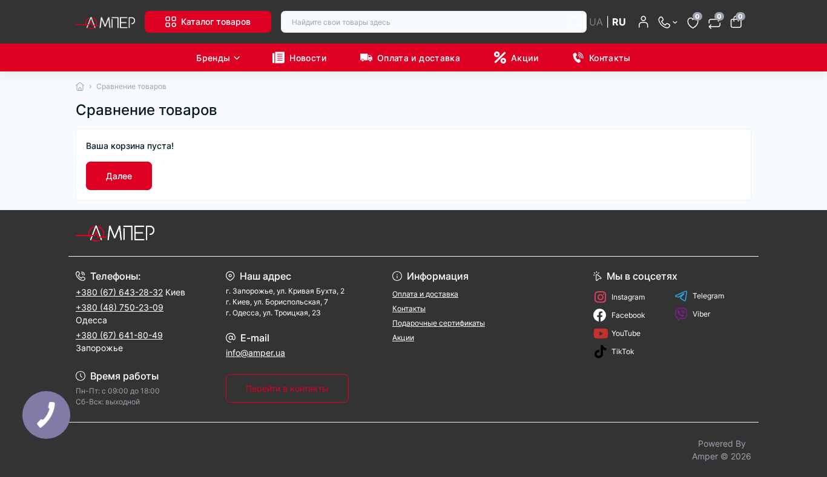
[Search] (576, 22)
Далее (119, 176)
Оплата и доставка (418, 58)
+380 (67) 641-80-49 (119, 335)
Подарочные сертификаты (438, 322)
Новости (307, 58)
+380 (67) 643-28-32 (119, 292)
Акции (524, 58)
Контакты (610, 58)
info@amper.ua (255, 352)
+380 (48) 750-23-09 (119, 307)
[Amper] (241, 233)
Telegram (708, 295)
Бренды (213, 58)
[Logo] (105, 22)
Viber (701, 313)
